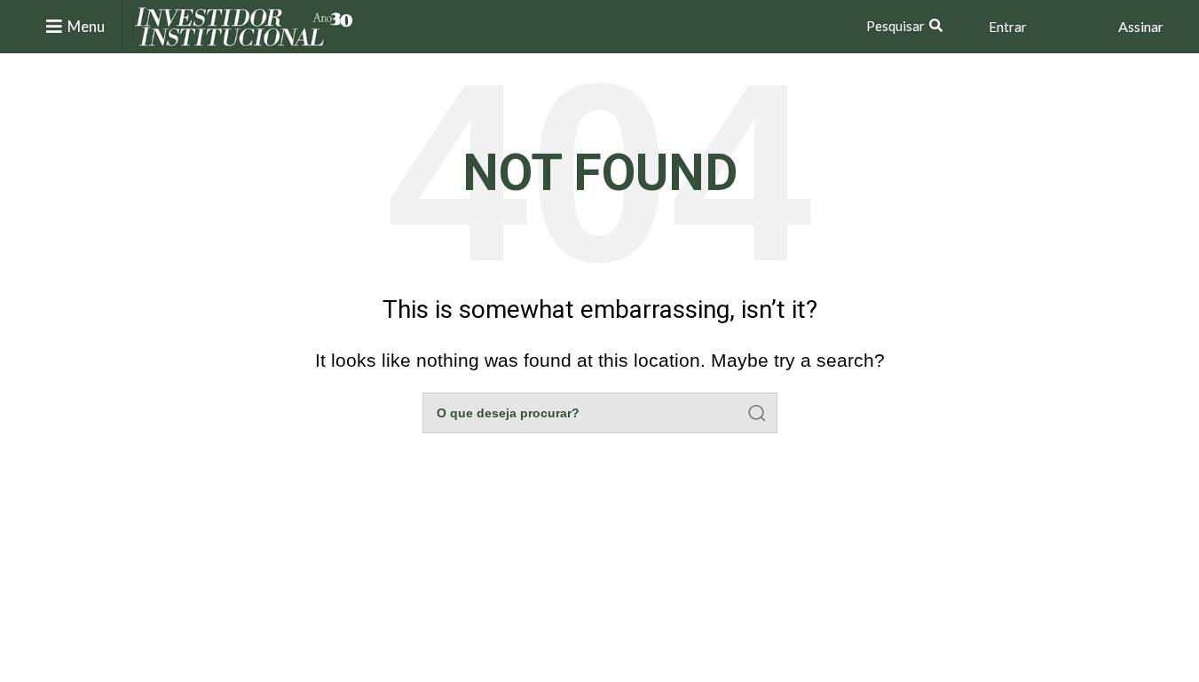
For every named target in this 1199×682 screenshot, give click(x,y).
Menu (86, 26)
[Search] (757, 413)
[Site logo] (244, 25)
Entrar (1008, 27)
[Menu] (54, 27)
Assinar (1141, 26)
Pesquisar (895, 26)
